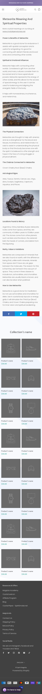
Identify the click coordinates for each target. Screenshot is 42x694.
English (20, 663)
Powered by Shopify (21, 670)
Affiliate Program (9, 598)
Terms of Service (9, 633)
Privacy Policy (8, 629)
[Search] (35, 9)
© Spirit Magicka (21, 668)
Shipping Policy (9, 622)
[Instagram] (14, 652)
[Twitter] (8, 652)
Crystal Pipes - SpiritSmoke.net (15, 605)
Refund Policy (8, 626)
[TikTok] (29, 652)
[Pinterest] (19, 652)
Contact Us (7, 618)
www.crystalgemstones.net (14, 31)
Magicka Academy (10, 590)
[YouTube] (24, 652)
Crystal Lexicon (9, 594)
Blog (4, 602)
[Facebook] (3, 652)
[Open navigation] (3, 9)
